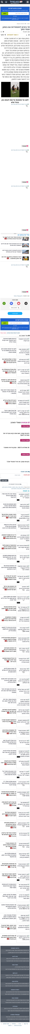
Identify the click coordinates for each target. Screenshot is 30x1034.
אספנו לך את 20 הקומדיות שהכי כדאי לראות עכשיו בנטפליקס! (17, 1000)
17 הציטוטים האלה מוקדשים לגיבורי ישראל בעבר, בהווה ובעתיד (17, 1016)
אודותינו (14, 1024)
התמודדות (10, 487)
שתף (2, 35)
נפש (6, 487)
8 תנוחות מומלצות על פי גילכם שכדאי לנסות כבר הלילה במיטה (17, 958)
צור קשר (26, 1024)
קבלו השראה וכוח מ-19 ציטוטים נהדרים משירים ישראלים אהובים (17, 1002)
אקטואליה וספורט (15, 1014)
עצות (17, 487)
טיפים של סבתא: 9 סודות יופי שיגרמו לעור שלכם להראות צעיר (17, 961)
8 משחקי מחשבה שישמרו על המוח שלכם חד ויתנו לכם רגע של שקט (16, 1008)
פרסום (9, 1025)
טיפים (22, 487)
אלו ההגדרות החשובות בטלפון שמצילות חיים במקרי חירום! (18, 1010)
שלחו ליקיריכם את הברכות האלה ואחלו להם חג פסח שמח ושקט (17, 992)
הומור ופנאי (15, 964)
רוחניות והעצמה (21, 23)
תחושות (24, 488)
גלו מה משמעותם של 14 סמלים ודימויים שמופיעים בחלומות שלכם (17, 994)
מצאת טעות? (3, 333)
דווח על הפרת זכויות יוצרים (13, 333)
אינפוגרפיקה (14, 488)
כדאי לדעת (15, 956)
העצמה (28, 488)
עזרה (19, 1024)
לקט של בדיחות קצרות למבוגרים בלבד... (21, 967)
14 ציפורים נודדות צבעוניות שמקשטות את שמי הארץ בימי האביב (17, 985)
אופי (19, 487)
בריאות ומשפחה (15, 948)
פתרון (3, 487)
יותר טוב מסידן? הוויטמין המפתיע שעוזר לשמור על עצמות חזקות (17, 950)
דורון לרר (25, 31)
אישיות (13, 487)
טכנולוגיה (15, 1006)
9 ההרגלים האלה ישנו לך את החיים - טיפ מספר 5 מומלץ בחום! (17, 977)
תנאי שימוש (14, 18)
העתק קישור (14, 307)
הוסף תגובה (4, 480)
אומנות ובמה (15, 998)
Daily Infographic (18, 296)
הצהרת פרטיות (18, 1025)
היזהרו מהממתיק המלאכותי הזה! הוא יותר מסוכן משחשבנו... (18, 952)
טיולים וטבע (15, 981)
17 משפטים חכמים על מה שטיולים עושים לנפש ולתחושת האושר (17, 983)
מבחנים (24, 422)
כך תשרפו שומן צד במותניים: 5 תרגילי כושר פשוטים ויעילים (18, 1019)
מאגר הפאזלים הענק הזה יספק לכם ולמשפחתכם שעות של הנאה (17, 969)
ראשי (28, 23)
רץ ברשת (15, 973)
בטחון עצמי (19, 488)
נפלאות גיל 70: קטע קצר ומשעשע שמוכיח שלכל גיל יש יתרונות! (17, 975)
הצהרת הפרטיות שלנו (8, 18)
